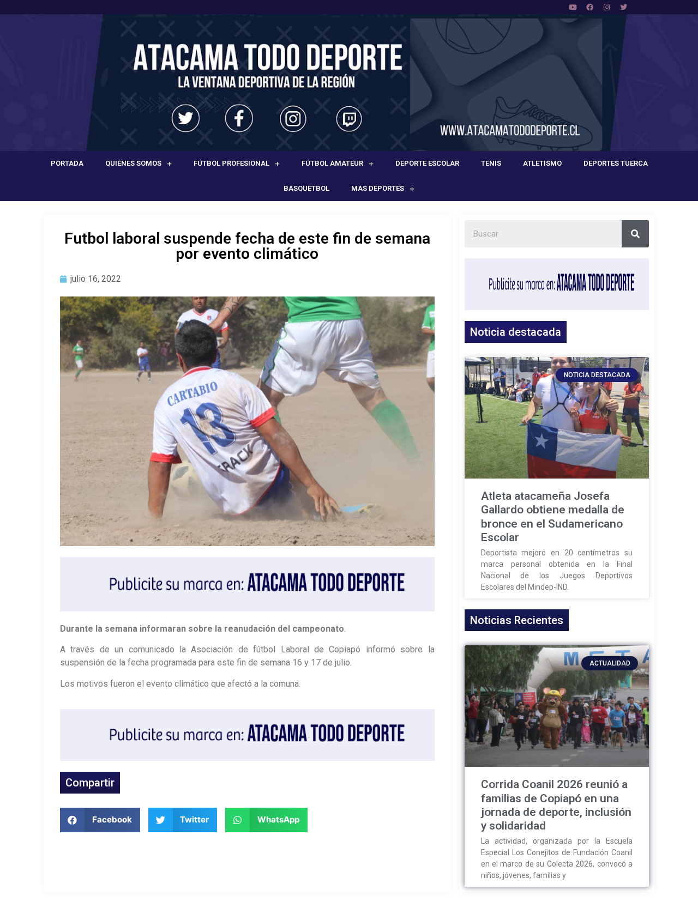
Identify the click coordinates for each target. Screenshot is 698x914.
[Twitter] (623, 7)
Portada (67, 163)
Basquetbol (306, 188)
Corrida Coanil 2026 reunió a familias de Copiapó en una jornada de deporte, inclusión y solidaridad (556, 805)
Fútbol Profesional (231, 163)
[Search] (635, 233)
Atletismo (542, 163)
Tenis (491, 163)
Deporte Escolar (427, 163)
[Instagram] (606, 7)
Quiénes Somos (133, 163)
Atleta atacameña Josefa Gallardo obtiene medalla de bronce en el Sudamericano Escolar (552, 516)
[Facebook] (589, 7)
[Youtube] (572, 7)
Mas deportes (377, 188)
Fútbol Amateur (332, 163)
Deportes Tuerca (615, 163)
